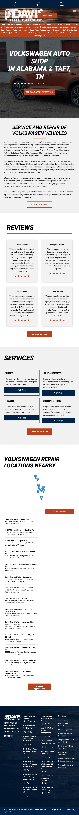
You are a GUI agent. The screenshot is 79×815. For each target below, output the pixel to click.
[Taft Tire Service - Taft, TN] (35, 477)
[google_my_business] (49, 793)
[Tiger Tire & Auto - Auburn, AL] (41, 490)
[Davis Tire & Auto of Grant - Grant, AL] (37, 480)
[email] (31, 721)
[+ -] (39, 489)
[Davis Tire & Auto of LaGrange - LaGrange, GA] (43, 488)
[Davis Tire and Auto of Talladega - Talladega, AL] (38, 486)
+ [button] (7, 475)
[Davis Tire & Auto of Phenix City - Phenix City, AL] (43, 491)
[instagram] (24, 732)
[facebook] (28, 721)
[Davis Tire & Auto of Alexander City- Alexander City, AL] (39, 488)
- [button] (7, 477)
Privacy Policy (70, 810)
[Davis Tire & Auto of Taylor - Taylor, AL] (41, 498)
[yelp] (24, 721)
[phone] (34, 721)
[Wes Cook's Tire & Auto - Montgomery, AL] (38, 491)
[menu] (74, 11)
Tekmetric (9, 812)
